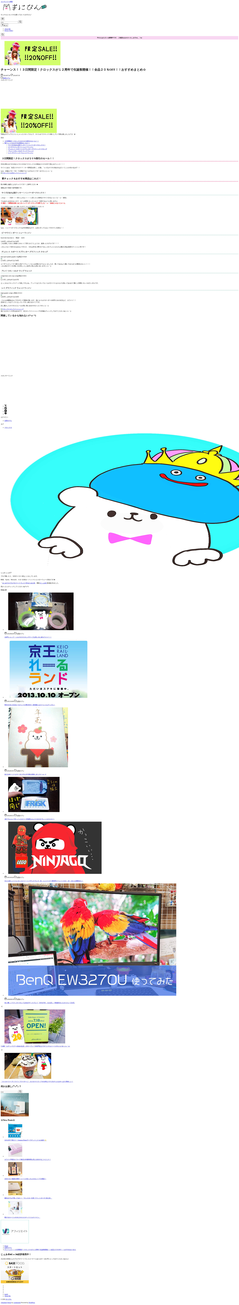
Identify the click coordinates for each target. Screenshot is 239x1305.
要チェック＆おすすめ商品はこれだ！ (17, 143)
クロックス (8, 427)
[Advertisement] (57, 94)
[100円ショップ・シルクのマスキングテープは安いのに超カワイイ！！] (121, 611)
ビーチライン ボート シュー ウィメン (20, 147)
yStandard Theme (6, 1302)
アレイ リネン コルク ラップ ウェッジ (21, 151)
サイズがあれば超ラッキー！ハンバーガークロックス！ (27, 145)
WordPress (32, 1302)
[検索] (2, 34)
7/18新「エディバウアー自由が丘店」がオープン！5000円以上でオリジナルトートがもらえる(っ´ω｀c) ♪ (35, 1046)
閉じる (5, 25)
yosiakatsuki (17, 1302)
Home (6, 1246)
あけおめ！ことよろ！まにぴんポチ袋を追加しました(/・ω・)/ (25, 774)
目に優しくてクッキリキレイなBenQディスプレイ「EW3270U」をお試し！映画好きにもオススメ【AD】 (39, 1003)
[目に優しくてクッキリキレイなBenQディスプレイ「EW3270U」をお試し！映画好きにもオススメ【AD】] (121, 939)
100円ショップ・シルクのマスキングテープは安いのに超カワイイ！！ (28, 637)
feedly (6, 1294)
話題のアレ (6, 78)
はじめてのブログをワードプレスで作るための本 (18, 583)
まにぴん (9, 1299)
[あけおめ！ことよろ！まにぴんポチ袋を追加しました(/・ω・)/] (121, 737)
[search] (20, 21)
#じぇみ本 (43, 583)
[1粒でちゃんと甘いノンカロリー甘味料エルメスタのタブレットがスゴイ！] (121, 794)
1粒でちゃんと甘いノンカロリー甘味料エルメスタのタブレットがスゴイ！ (29, 819)
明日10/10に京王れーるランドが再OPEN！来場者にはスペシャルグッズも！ (29, 705)
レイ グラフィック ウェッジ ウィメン (20, 153)
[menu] (2, 18)
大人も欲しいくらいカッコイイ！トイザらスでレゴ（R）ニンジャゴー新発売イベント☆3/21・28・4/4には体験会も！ (43, 881)
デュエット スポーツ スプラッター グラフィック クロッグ (27, 149)
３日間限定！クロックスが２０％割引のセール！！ (21, 141)
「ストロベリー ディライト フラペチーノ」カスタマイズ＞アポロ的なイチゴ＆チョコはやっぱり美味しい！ (37, 1081)
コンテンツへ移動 (7, 1)
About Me (7, 29)
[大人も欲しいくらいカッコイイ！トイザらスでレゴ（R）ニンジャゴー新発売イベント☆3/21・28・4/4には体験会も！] (121, 848)
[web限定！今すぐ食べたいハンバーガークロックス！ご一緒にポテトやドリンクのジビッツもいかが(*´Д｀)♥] (19, 224)
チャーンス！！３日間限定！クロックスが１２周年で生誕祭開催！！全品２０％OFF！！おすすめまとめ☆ (40, 1249)
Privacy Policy (8, 30)
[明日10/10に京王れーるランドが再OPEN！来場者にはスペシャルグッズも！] (121, 669)
